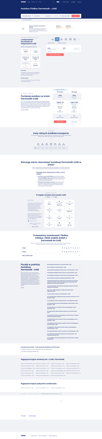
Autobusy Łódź (36, 393)
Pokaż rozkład (25, 67)
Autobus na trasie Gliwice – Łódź (27, 375)
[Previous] (35, 144)
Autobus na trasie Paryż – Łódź (42, 366)
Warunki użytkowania (42, 435)
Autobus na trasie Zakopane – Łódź (58, 368)
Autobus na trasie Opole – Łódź (27, 373)
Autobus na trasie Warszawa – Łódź (28, 363)
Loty (36, 1)
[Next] (79, 39)
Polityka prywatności (53, 435)
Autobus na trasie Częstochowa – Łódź (43, 375)
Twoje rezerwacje (66, 1)
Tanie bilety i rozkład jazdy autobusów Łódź (30, 351)
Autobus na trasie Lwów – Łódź (27, 370)
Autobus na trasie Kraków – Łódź (42, 363)
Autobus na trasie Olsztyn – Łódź (57, 373)
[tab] (51, 43)
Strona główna (24, 393)
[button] (48, 16)
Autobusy (33, 1)
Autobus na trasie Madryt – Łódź (27, 366)
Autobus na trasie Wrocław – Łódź (73, 363)
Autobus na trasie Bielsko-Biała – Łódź (73, 373)
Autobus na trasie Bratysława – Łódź (58, 370)
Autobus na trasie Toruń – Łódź (42, 370)
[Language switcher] (59, 2)
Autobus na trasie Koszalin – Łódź (73, 370)
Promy (40, 1)
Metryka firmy (34, 435)
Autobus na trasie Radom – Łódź (42, 368)
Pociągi (29, 1)
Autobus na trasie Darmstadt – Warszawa (59, 375)
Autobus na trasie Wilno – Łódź (42, 373)
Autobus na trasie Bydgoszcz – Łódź (28, 368)
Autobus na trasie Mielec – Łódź (42, 387)
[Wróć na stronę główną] (24, 2)
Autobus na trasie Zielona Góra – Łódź (73, 368)
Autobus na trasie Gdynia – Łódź (72, 366)
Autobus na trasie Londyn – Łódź (57, 363)
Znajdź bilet (25, 52)
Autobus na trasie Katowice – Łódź (58, 366)
